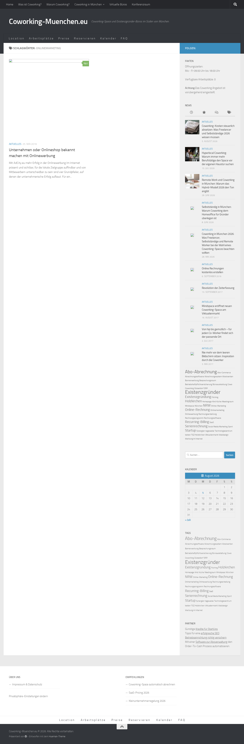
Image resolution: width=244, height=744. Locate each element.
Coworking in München (88, 4)
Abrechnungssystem (213, 376)
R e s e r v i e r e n (84, 38)
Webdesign (223, 435)
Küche (218, 401)
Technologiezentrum (223, 431)
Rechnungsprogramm (194, 418)
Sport (230, 426)
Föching (215, 397)
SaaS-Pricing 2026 (139, 692)
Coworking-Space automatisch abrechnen (152, 684)
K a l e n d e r (108, 38)
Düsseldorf (199, 388)
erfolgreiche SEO (210, 633)
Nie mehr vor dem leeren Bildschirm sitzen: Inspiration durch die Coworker (218, 356)
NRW (207, 405)
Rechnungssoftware (212, 418)
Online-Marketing (218, 406)
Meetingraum (227, 401)
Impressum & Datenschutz (27, 684)
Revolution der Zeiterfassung (218, 288)
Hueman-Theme (57, 736)
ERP (206, 388)
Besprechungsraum (207, 380)
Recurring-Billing (197, 422)
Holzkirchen (193, 401)
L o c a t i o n (16, 38)
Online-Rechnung (197, 410)
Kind (214, 401)
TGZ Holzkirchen (198, 435)
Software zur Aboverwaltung (211, 641)
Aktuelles (15, 144)
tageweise (209, 431)
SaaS (212, 422)
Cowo (230, 384)
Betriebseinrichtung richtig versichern (205, 637)
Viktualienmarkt (211, 435)
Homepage (207, 401)
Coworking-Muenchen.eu (48, 21)
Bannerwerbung (192, 380)
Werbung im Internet (194, 439)
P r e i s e (63, 38)
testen (188, 435)
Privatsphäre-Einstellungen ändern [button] (28, 696)
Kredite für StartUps (207, 629)
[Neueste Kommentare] (216, 112)
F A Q (124, 38)
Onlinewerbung (191, 414)
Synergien (200, 431)
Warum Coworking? (57, 4)
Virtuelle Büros (118, 4)
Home (9, 4)
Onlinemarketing (217, 410)
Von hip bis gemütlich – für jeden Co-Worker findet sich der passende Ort (217, 333)
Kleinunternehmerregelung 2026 (147, 701)
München (199, 406)
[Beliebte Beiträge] (204, 112)
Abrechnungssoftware (194, 376)
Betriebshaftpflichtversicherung (198, 384)
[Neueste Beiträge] (191, 112)
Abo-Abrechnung (201, 371)
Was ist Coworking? (29, 4)
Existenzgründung (198, 397)
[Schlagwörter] (229, 112)
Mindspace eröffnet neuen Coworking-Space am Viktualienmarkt (217, 309)
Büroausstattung (220, 384)
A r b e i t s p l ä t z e (41, 38)
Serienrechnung (196, 426)
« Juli (188, 520)
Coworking (189, 388)
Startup (190, 430)
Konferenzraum (141, 4)
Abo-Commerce (224, 372)
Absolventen (227, 376)
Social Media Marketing (218, 426)
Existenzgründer (202, 392)
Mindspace (189, 406)
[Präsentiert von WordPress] (26, 736)
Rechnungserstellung (207, 414)
